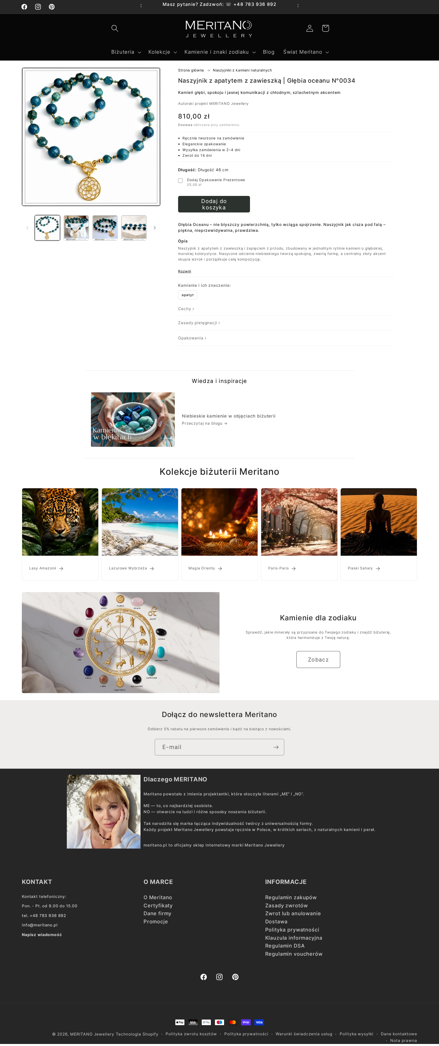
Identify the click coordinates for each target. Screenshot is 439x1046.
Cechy (184, 308)
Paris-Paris (278, 568)
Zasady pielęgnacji (197, 322)
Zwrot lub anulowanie (293, 913)
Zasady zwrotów (286, 905)
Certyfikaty (158, 905)
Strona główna (191, 70)
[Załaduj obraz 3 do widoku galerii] (105, 227)
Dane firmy (158, 913)
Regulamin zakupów (291, 897)
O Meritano (158, 897)
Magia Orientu (202, 568)
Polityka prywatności (292, 930)
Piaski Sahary (360, 568)
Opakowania (190, 338)
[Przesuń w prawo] (154, 227)
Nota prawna (403, 1040)
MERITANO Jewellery (92, 1034)
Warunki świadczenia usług (304, 1033)
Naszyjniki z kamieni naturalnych (242, 70)
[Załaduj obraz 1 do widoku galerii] (47, 227)
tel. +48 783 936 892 (44, 915)
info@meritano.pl (40, 925)
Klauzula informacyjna (293, 938)
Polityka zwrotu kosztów (191, 1033)
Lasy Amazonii (42, 568)
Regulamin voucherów (294, 954)
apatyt (188, 295)
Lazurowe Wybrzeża (128, 568)
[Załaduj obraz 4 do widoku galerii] (133, 227)
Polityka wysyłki (357, 1033)
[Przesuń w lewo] (27, 227)
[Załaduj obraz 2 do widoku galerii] (76, 227)
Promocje (156, 922)
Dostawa (185, 125)
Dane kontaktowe (399, 1033)
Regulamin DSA (285, 946)
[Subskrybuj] (276, 747)
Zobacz (318, 659)
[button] (115, 28)
